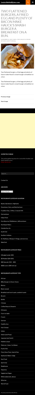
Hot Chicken (5, 327)
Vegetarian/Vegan (6, 373)
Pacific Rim (4, 348)
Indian (3, 331)
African (3, 278)
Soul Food (4, 359)
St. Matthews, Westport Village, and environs (14, 239)
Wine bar (4, 380)
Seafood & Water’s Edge (8, 355)
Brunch (3, 296)
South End (4, 232)
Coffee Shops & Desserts (8, 306)
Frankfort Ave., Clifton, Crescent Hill (12, 210)
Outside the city (5, 228)
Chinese (3, 303)
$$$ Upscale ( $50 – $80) (8, 262)
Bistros (3, 285)
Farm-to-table (5, 313)
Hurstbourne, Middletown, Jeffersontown (13, 221)
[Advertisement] (17, 130)
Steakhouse (4, 366)
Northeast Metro (6, 225)
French (3, 317)
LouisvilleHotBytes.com (10, 2)
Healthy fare (4, 324)
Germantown (5, 214)
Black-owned (5, 289)
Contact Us (4, 180)
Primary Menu (32, 2)
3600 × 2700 (16, 39)
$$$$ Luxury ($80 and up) (8, 265)
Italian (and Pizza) (6, 334)
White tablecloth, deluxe (8, 377)
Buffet (3, 299)
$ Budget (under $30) (7, 255)
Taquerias (4, 370)
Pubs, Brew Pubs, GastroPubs (10, 352)
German (3, 320)
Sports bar (4, 362)
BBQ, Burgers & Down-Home (10, 282)
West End (4, 242)
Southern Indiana (6, 235)
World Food (4, 384)
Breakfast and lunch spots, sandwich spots (13, 292)
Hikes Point (4, 217)
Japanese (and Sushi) (7, 338)
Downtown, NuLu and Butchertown (11, 207)
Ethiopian (4, 310)
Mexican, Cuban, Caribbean (9, 345)
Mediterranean (5, 341)
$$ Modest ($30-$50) (7, 258)
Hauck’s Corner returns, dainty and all (15, 40)
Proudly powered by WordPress (9, 392)
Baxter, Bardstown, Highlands (10, 203)
